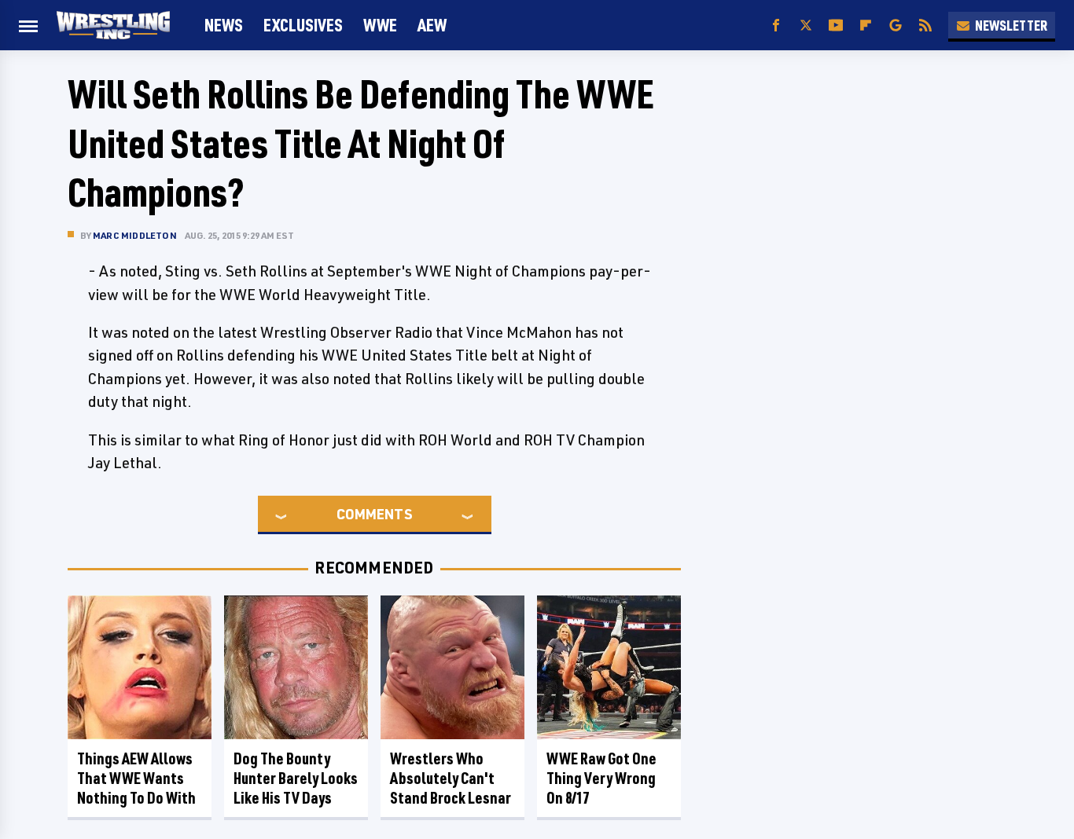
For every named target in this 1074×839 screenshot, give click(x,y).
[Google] (895, 25)
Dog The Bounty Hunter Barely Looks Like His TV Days (296, 778)
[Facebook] (776, 25)
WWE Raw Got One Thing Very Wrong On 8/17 (601, 778)
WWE (380, 24)
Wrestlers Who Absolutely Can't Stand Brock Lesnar (450, 778)
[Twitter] (806, 25)
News (223, 24)
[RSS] (925, 25)
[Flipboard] (866, 25)
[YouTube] (836, 25)
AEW (432, 24)
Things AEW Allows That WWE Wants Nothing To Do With (136, 778)
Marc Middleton (135, 235)
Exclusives (303, 24)
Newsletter (1011, 25)
